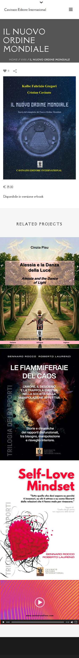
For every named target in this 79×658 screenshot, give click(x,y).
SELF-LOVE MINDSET (39, 569)
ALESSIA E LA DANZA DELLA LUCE (39, 337)
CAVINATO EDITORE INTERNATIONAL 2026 (39, 613)
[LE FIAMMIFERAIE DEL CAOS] (39, 371)
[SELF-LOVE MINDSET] (39, 483)
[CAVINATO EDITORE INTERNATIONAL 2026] (39, 598)
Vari (24, 59)
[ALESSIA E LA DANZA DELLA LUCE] (39, 260)
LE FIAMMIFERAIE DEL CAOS (39, 449)
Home (13, 59)
